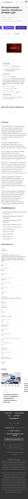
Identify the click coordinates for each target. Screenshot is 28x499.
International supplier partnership (15, 452)
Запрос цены (21, 27)
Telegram (14, 423)
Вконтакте (10, 423)
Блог (9, 415)
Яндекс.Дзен (17, 423)
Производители (14, 418)
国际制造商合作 (15, 454)
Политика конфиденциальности (15, 444)
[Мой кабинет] (22, 2)
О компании (7, 413)
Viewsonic (16, 33)
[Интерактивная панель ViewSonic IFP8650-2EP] (14, 48)
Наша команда (19, 413)
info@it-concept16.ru (15, 430)
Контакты (17, 415)
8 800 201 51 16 (9, 427)
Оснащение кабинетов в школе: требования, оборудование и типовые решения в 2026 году (10, 398)
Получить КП (8, 27)
